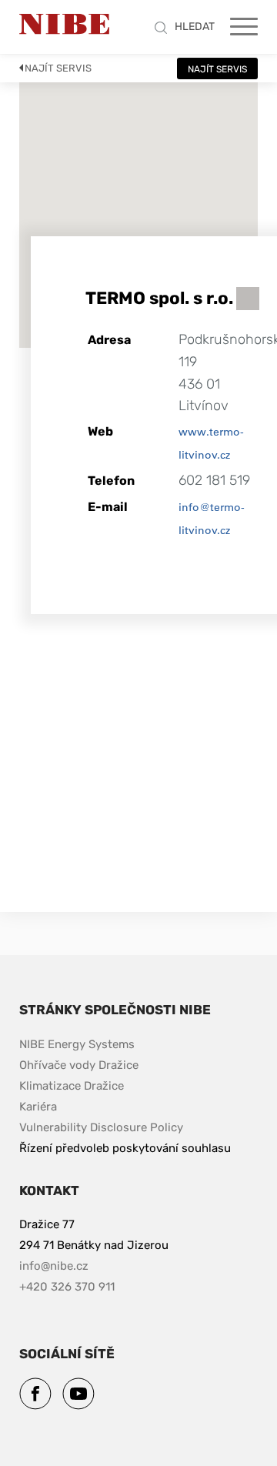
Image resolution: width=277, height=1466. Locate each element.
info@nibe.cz (53, 1266)
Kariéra (38, 1107)
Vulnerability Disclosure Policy (101, 1127)
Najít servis (58, 68)
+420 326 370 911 (67, 1287)
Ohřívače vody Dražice (78, 1065)
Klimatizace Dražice (71, 1086)
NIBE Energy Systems (77, 1044)
